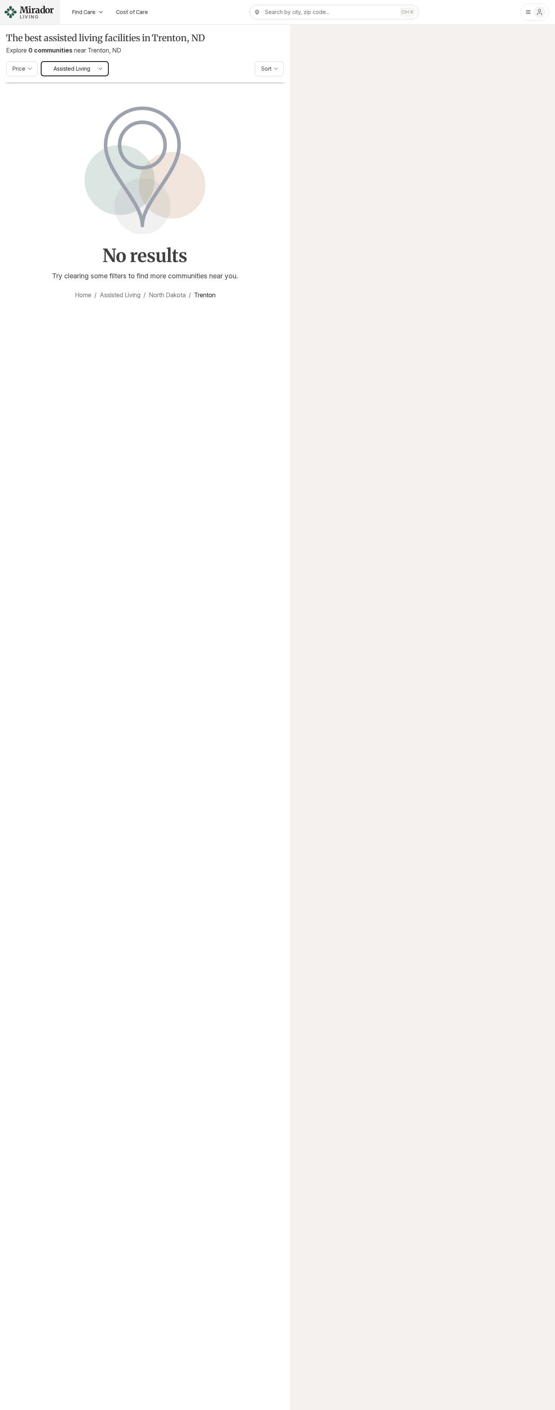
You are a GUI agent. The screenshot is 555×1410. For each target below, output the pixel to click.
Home (83, 295)
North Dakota (167, 295)
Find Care (84, 11)
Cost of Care (132, 11)
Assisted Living (120, 295)
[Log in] (534, 12)
